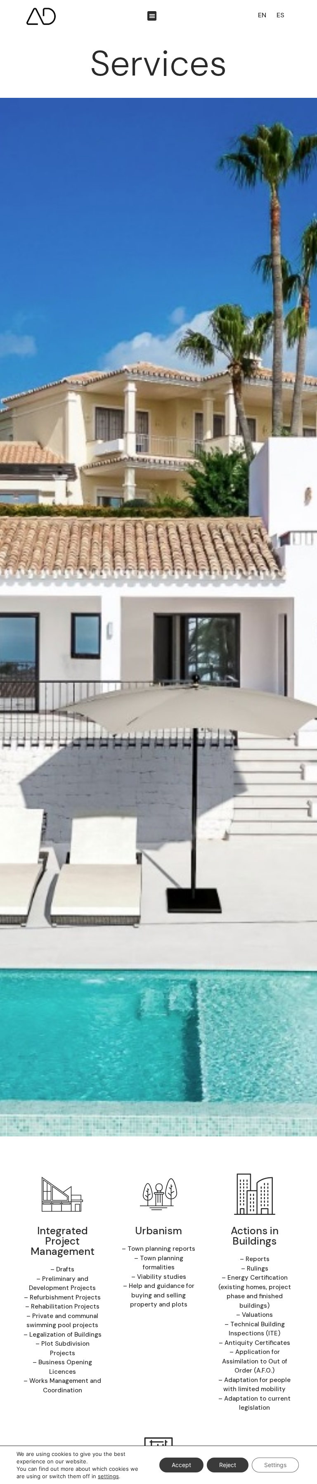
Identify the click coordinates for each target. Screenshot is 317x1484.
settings (108, 1476)
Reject (227, 1464)
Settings (275, 1464)
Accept (181, 1464)
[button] (152, 16)
